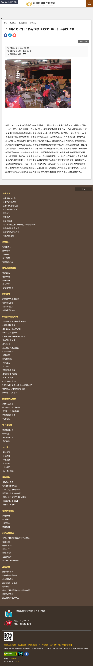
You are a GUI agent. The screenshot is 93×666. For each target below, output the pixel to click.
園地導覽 (6, 452)
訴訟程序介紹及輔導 (10, 299)
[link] (5, 35)
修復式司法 (7, 546)
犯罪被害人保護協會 (10, 561)
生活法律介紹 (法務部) (11, 407)
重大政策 (6, 366)
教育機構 (6, 519)
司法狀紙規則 (7, 307)
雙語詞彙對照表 (8, 370)
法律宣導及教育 (9, 399)
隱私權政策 (22, 645)
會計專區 (6, 355)
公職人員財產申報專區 (11, 490)
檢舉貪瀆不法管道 (9, 486)
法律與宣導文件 (8, 340)
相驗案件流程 (8, 236)
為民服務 (6, 193)
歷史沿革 (6, 258)
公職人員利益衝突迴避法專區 (14, 497)
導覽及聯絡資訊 (9, 268)
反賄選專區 (23, 23)
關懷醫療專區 (7, 572)
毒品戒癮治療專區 (9, 575)
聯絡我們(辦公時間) (65, 645)
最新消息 (6, 434)
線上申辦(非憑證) (9, 202)
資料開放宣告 (32, 645)
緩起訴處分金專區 (9, 583)
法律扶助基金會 (8, 415)
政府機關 (6, 516)
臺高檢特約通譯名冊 (11, 228)
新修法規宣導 (7, 404)
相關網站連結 (8, 511)
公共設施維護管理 (9, 381)
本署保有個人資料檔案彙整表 (14, 321)
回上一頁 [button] (84, 41)
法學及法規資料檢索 (10, 411)
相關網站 (6, 467)
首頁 (5, 23)
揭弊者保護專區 (8, 505)
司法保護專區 (8, 533)
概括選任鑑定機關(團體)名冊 (13, 336)
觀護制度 (6, 542)
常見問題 (6, 419)
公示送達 (6, 441)
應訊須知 (6, 213)
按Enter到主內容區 (9, 2)
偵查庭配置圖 (7, 288)
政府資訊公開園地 (10, 317)
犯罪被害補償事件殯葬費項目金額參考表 (19, 225)
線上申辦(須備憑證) (10, 206)
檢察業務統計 (7, 359)
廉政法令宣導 (7, 482)
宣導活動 (33, 23)
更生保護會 (7, 557)
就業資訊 (6, 363)
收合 (83, 189)
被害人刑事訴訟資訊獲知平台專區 (16, 538)
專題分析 (6, 463)
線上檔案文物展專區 (10, 598)
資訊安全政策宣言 (10, 645)
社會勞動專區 (7, 579)
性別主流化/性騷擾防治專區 (13, 389)
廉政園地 (6, 477)
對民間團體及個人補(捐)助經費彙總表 (17, 385)
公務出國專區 (7, 351)
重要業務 (6, 567)
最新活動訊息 (7, 437)
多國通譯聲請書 (8, 310)
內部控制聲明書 (8, 325)
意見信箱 (53, 645)
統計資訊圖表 (8, 471)
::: (1, 18)
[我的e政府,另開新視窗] (20, 654)
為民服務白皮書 (9, 198)
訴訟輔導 (6, 294)
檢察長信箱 (7, 221)
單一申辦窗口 (43, 645)
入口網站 (6, 523)
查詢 (89, 3)
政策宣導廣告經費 (9, 374)
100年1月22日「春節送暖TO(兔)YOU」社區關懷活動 (40, 29)
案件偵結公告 (7, 430)
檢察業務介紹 (7, 262)
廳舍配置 (6, 284)
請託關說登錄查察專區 (11, 493)
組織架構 (6, 251)
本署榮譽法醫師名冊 (11, 232)
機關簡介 (6, 242)
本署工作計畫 (7, 378)
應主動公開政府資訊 (10, 348)
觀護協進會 (7, 553)
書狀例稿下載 (7, 303)
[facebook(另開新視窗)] (26, 654)
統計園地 (6, 447)
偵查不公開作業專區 (10, 333)
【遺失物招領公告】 (10, 501)
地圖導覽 (6, 277)
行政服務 (6, 460)
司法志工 (6, 549)
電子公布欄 (7, 425)
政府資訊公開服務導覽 (11, 329)
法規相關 (6, 527)
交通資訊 (6, 273)
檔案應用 (6, 344)
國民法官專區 (7, 594)
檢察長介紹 (7, 247)
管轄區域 (6, 254)
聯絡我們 (6, 217)
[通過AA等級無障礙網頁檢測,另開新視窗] (10, 654)
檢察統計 (6, 456)
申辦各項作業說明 (10, 209)
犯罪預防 (13, 23)
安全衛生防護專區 (9, 393)
